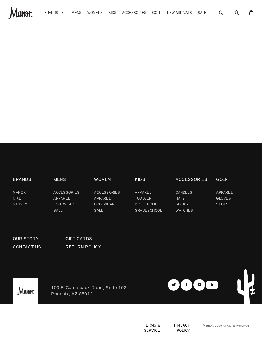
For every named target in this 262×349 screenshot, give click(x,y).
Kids (140, 179)
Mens (59, 179)
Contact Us (27, 247)
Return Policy (83, 247)
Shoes (222, 204)
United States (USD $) (34, 330)
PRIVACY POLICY (182, 327)
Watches (184, 210)
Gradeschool (148, 210)
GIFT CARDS (79, 239)
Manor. (209, 325)
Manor (19, 192)
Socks (182, 204)
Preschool (146, 204)
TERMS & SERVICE (152, 327)
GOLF (222, 179)
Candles (184, 192)
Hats (180, 198)
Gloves (223, 198)
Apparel (61, 198)
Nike (17, 198)
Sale (58, 210)
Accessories (66, 192)
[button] (54, 13)
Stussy (20, 204)
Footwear (63, 204)
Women (102, 179)
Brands (22, 179)
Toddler (143, 198)
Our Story (26, 239)
